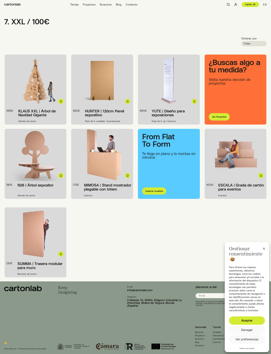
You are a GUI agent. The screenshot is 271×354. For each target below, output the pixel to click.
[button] (264, 248)
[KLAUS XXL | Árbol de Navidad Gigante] (12, 4)
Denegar (247, 330)
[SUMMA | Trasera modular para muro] (23, 290)
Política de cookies (247, 348)
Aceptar (247, 320)
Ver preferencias (246, 339)
